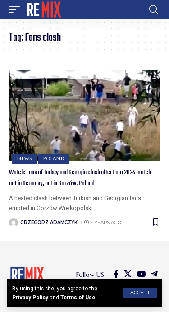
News (24, 158)
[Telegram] (154, 274)
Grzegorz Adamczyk (49, 222)
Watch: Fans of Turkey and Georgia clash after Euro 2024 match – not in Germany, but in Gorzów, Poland (82, 178)
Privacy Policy (30, 297)
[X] (128, 274)
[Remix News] (43, 9)
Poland (53, 158)
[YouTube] (141, 274)
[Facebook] (116, 274)
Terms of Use (77, 297)
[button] (140, 293)
